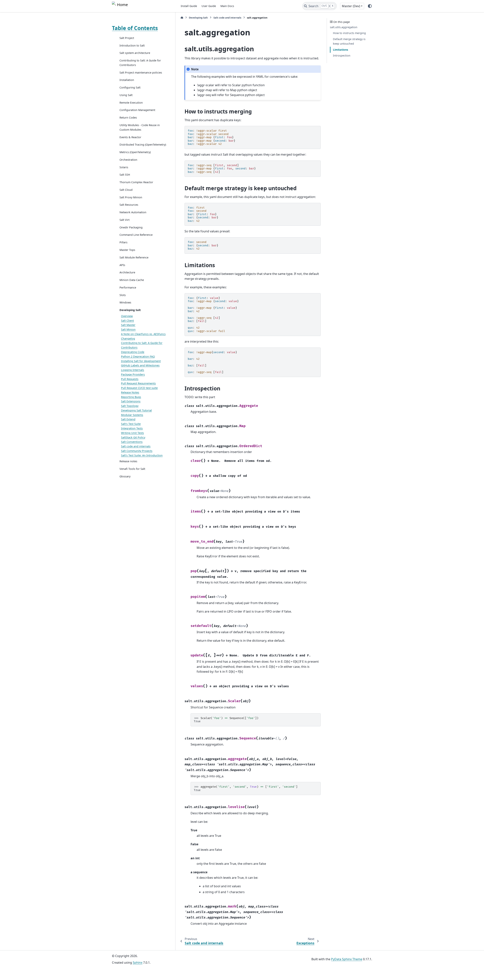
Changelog (128, 338)
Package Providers (133, 374)
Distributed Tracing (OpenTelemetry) (142, 144)
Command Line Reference (136, 235)
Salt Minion (128, 329)
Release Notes (130, 392)
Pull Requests (129, 379)
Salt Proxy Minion (130, 197)
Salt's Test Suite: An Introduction (142, 455)
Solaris (123, 167)
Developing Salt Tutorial (136, 410)
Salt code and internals (135, 446)
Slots (122, 295)
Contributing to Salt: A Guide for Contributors (140, 63)
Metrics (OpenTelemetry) (135, 152)
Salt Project (126, 38)
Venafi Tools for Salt (132, 469)
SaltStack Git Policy (133, 437)
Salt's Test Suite (131, 424)
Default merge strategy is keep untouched (349, 41)
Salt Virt (124, 220)
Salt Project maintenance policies (140, 72)
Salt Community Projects (136, 451)
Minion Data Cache (131, 280)
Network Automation (132, 212)
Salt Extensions (130, 401)
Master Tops (127, 250)
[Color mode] (370, 6)
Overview (127, 316)
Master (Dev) (351, 6)
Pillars (123, 242)
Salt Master (128, 325)
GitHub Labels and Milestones (140, 365)
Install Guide (189, 6)
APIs (122, 265)
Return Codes (128, 117)
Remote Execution (131, 102)
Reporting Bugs (131, 397)
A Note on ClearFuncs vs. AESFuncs (143, 334)
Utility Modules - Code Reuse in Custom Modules (139, 127)
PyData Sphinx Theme (346, 959)
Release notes (128, 461)
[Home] (182, 18)
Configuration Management (137, 110)
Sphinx (137, 962)
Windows (125, 302)
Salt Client (127, 320)
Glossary (124, 476)
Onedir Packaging (131, 227)
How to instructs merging (349, 33)
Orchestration (128, 159)
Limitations (340, 49)
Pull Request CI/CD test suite (139, 388)
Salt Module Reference (133, 257)
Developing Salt (130, 310)
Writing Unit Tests (132, 433)
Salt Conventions (132, 442)
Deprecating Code (132, 352)
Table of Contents (135, 28)
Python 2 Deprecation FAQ (138, 356)
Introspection (341, 55)
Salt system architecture (134, 53)
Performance (127, 287)
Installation (126, 80)
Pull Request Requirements (138, 383)
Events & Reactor (130, 137)
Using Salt (126, 95)
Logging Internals (132, 370)
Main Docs (227, 6)
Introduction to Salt (132, 45)
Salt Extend (128, 419)
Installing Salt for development (141, 361)
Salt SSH (124, 175)
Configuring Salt (129, 87)
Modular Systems (132, 415)
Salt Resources (128, 205)
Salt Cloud (126, 190)
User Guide (209, 6)
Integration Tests (132, 428)
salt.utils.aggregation (343, 27)
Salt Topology (129, 406)
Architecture (127, 272)
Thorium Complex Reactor (136, 182)
